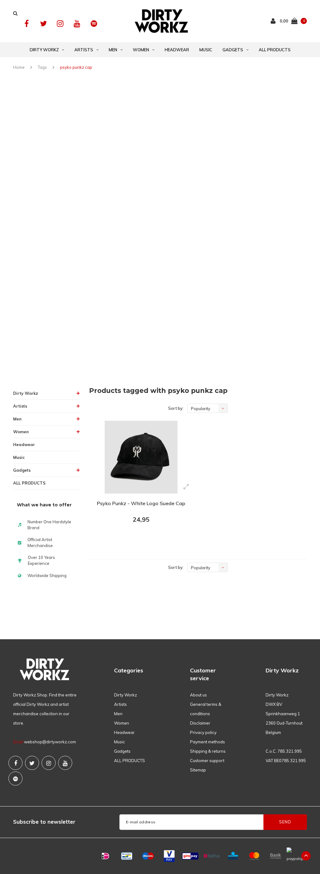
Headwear (177, 49)
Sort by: (175, 408)
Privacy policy (203, 732)
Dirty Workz (44, 49)
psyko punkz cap (76, 67)
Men (113, 49)
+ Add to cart (137, 536)
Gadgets (232, 49)
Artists (83, 49)
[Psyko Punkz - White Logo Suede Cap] (141, 457)
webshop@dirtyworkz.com (50, 741)
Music (205, 49)
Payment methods (207, 741)
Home (19, 67)
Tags (42, 67)
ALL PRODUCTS (275, 49)
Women (141, 49)
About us (198, 694)
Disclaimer (200, 723)
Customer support (207, 760)
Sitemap (198, 769)
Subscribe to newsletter (44, 821)
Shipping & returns (208, 751)
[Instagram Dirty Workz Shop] (60, 24)
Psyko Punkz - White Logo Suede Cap (141, 503)
